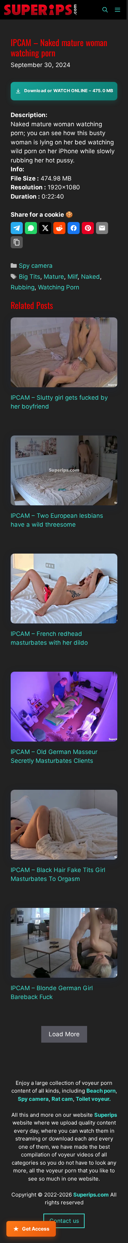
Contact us (64, 1220)
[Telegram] (17, 228)
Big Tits (29, 276)
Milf (73, 276)
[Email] (102, 228)
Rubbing (22, 287)
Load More (64, 1034)
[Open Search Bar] (104, 10)
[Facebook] (74, 228)
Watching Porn (58, 287)
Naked (90, 276)
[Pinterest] (88, 228)
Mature (54, 276)
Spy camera (36, 265)
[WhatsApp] (31, 228)
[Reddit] (59, 228)
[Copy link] (17, 242)
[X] (45, 228)
